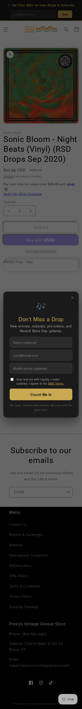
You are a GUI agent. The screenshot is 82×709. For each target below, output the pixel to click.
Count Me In (41, 394)
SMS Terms (55, 383)
